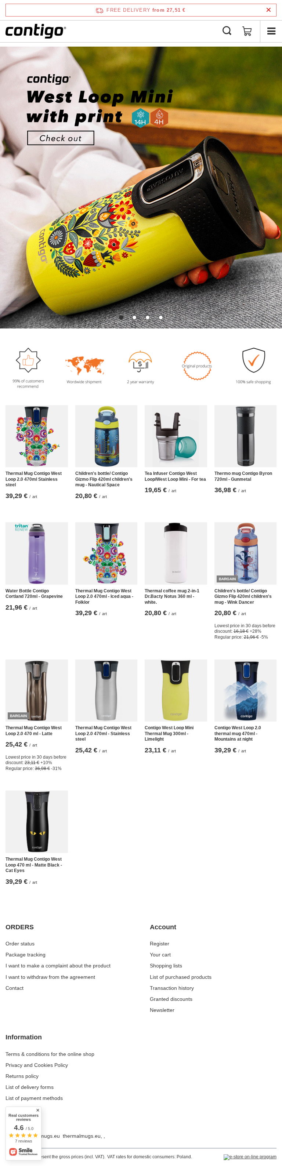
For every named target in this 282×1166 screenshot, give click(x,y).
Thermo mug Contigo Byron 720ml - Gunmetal (243, 476)
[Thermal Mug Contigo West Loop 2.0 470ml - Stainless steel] (106, 691)
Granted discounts (171, 999)
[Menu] (271, 31)
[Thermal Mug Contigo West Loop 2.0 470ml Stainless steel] (37, 436)
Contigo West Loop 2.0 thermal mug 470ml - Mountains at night (237, 733)
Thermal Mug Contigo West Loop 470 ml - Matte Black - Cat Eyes (34, 865)
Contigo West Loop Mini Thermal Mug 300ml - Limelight (169, 733)
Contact (15, 988)
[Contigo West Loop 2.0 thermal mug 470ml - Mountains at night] (245, 691)
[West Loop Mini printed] (141, 187)
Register (159, 944)
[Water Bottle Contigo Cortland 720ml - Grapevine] (37, 553)
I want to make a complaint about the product (58, 966)
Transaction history (172, 988)
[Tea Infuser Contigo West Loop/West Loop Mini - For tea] (176, 436)
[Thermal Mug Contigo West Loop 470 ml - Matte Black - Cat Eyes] (37, 822)
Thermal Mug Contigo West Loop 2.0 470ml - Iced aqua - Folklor (104, 596)
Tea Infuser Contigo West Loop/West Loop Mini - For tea (175, 476)
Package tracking (26, 955)
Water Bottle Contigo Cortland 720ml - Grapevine (34, 593)
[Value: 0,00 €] (247, 31)
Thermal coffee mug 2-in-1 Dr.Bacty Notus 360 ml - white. (172, 596)
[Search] (227, 31)
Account (163, 927)
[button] (121, 317)
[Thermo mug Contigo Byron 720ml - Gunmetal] (245, 436)
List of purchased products (181, 977)
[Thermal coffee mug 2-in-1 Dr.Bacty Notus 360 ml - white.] (176, 553)
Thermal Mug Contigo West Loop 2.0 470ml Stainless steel (34, 479)
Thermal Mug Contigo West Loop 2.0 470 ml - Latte (34, 730)
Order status (20, 944)
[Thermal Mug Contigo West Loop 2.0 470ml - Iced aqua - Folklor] (106, 553)
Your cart (160, 955)
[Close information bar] (269, 10)
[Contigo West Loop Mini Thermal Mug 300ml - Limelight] (176, 691)
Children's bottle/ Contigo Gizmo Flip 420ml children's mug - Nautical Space (104, 479)
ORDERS (20, 927)
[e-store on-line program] (250, 1157)
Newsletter (162, 1010)
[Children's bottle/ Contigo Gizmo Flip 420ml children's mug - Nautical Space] (106, 436)
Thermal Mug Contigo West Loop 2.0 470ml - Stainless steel (103, 733)
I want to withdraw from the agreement (50, 977)
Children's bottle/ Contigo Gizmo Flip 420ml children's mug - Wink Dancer (243, 596)
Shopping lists (166, 966)
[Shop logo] (36, 31)
